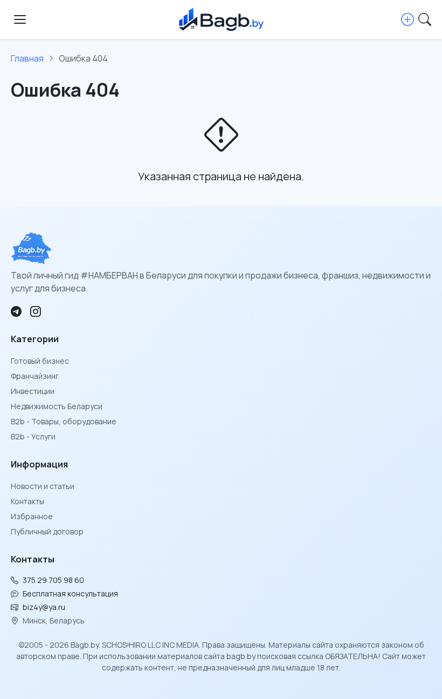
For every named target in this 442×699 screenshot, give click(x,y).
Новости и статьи (42, 486)
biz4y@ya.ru (44, 607)
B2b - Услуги (33, 436)
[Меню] (20, 19)
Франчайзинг (35, 376)
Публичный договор (47, 531)
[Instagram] (35, 311)
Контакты (27, 501)
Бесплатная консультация (70, 593)
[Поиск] (424, 19)
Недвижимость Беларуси (56, 406)
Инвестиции (32, 391)
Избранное (32, 516)
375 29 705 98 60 (53, 580)
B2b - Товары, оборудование (63, 421)
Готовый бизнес (40, 361)
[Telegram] (16, 311)
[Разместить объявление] (407, 19)
